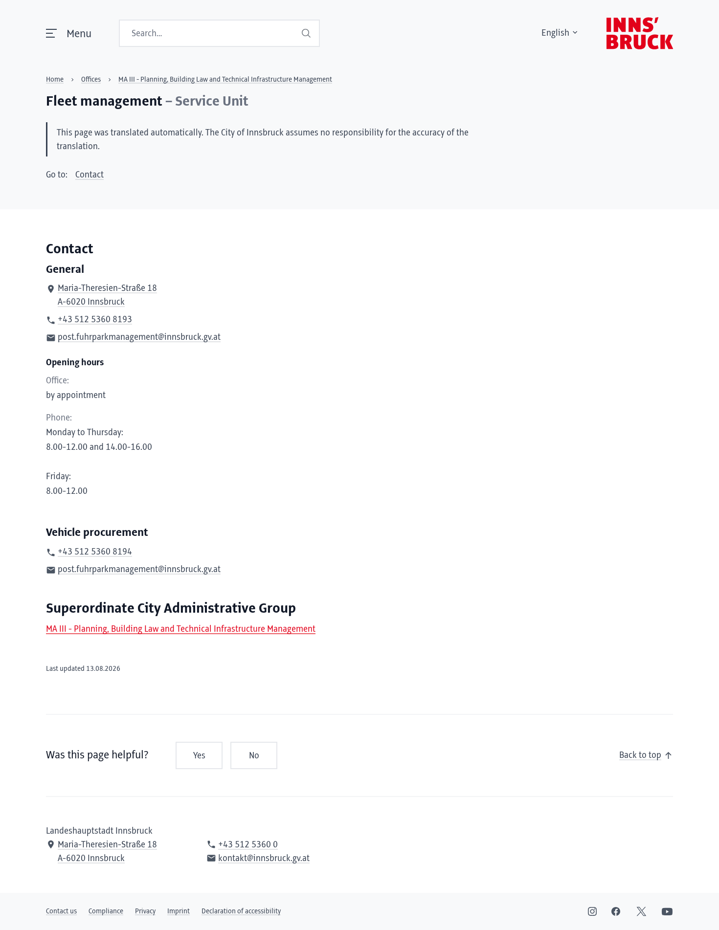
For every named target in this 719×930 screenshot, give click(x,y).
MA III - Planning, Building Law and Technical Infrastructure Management (180, 629)
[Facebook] (616, 911)
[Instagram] (592, 911)
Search (306, 33)
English (555, 33)
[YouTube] (667, 911)
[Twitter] (641, 911)
